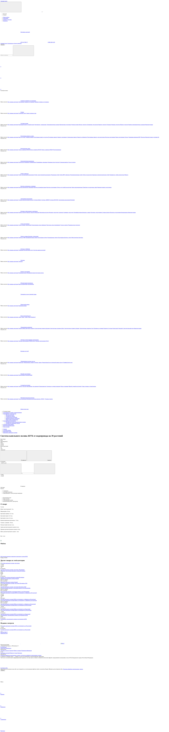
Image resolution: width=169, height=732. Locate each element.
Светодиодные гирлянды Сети (86, 328)
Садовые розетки (106, 212)
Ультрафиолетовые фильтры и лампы (82, 212)
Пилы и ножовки (64, 386)
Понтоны (143, 137)
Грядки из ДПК (21, 237)
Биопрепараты (124, 212)
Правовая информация (26, 650)
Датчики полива (75, 124)
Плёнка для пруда (22, 212)
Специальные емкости (72, 137)
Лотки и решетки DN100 (24, 149)
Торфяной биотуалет (67, 362)
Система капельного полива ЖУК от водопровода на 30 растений (15, 614)
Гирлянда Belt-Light (22, 328)
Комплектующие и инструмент (104, 187)
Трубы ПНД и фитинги (65, 174)
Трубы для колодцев (87, 174)
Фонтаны (37, 212)
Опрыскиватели (42, 386)
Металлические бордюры (77, 237)
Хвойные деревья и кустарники (41, 101)
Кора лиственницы (29, 284)
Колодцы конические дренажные (25, 187)
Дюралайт (120, 328)
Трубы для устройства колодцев (64, 187)
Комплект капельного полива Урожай (9, 582)
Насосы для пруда (31, 212)
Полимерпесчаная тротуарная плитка (35, 272)
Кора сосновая (21, 284)
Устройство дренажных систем (13, 423)
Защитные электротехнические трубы (100, 174)
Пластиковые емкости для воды (41, 137)
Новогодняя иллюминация (12, 419)
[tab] (84, 487)
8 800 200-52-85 (51, 42)
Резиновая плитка (22, 272)
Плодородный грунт (28, 250)
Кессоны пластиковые (110, 137)
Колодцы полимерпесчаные (40, 187)
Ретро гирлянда (31, 328)
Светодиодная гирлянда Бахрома (42, 328)
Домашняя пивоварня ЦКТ (134, 137)
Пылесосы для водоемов (115, 212)
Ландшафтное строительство (9, 413)
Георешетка (26, 162)
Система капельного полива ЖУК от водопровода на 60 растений (15, 609)
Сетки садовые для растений (24, 225)
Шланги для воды (124, 124)
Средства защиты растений (39, 250)
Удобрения (20, 250)
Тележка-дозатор (49, 399)
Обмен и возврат (17, 650)
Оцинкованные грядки (52, 237)
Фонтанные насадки (44, 212)
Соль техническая (22, 399)
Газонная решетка (64, 162)
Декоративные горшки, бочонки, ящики (33, 362)
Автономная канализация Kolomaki (67, 199)
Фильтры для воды (115, 124)
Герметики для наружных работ (90, 187)
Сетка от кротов (71, 162)
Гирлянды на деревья (98, 328)
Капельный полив (22, 124)
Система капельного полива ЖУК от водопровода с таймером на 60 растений (18, 599)
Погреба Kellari (28, 375)
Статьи (15, 653)
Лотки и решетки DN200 (47, 149)
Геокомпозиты (33, 162)
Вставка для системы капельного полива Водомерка (12, 577)
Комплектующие (149, 124)
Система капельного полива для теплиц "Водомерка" (13, 569)
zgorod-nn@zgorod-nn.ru (6, 648)
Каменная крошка (22, 305)
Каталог (2, 44)
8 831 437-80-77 (24, 42)
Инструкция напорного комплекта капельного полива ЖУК (14, 556)
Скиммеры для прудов (68, 212)
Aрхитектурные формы (8, 424)
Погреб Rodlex (21, 375)
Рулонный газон (22, 113)
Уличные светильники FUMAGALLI (26, 341)
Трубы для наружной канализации (26, 174)
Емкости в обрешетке (82, 137)
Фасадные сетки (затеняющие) (53, 225)
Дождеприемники (57, 149)
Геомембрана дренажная (41, 162)
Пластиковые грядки (42, 237)
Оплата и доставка (7, 19)
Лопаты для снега (22, 386)
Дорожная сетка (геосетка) (54, 162)
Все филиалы (4, 647)
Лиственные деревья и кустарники (26, 101)
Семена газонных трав (31, 113)
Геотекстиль (21, 162)
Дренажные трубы (55, 174)
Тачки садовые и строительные (89, 386)
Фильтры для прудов (53, 212)
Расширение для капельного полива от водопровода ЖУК (14, 619)
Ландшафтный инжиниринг (9, 420)
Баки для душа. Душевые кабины (25, 137)
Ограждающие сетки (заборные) (39, 225)
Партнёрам (5, 18)
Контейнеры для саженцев (33, 386)
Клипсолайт (115, 328)
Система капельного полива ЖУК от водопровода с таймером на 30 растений (18, 604)
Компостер (20, 362)
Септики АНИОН (45, 199)
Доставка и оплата (5, 650)
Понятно (2, 670)
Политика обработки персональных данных (10, 655)
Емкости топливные (62, 137)
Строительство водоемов (11, 417)
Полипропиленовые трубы (76, 174)
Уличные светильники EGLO (42, 341)
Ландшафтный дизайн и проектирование (12, 412)
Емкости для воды (102, 124)
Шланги (126, 174)
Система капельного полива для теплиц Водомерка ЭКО (13, 586)
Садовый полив (30, 124)
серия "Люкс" (21, 317)
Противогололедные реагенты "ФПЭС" (36, 399)
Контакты (5, 20)
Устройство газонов (10, 416)
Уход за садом (6, 426)
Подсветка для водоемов (96, 212)
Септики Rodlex (37, 199)
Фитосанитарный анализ (8, 425)
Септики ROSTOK (54, 199)
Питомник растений (25, 32)
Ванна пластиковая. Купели (122, 137)
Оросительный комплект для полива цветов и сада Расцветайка (15, 591)
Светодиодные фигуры (128, 328)
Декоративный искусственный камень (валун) (52, 362)
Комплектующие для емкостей (152, 137)
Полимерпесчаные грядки (31, 237)
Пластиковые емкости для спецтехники (96, 137)
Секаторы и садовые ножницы (53, 386)
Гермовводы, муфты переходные (117, 174)
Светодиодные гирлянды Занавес (71, 328)
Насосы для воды (83, 124)
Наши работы (6, 17)
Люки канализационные (77, 187)
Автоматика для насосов (92, 124)
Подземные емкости (52, 137)
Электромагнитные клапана (53, 124)
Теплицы (20, 261)
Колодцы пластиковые (51, 187)
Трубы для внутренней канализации (42, 174)
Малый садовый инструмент (75, 386)
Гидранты (109, 124)
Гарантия (11, 650)
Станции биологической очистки (26, 199)
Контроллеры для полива (65, 124)
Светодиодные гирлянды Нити (57, 328)
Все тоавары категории (13, 101)
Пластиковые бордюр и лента (64, 237)
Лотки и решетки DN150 (35, 149)
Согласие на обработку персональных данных (31, 655)
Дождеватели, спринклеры (40, 124)
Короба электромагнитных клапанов (136, 124)
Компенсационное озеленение (12, 418)
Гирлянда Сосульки (108, 328)
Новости (12, 653)
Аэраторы (61, 212)
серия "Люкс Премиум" (30, 317)
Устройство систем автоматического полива (16, 422)
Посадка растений (10, 414)
